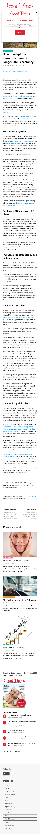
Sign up (20, 32)
